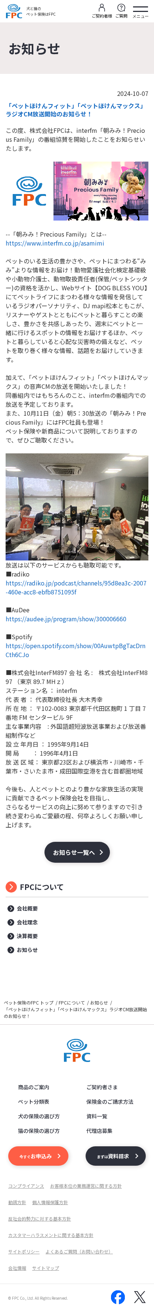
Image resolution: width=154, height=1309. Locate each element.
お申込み (35, 1156)
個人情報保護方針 (50, 1202)
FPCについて (42, 886)
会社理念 (27, 922)
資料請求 (113, 1156)
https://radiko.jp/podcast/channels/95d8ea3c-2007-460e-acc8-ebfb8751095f (76, 587)
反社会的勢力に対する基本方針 (39, 1218)
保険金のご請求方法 (109, 1101)
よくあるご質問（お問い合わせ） (79, 1251)
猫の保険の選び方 (39, 1130)
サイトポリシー (24, 1251)
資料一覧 (96, 1116)
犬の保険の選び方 (39, 1116)
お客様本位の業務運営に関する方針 (86, 1186)
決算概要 (27, 936)
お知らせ (27, 949)
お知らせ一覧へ (74, 852)
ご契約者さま (102, 1087)
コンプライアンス (26, 1186)
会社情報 (17, 1268)
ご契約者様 (102, 16)
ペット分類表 (33, 1101)
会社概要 (27, 908)
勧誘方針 (17, 1202)
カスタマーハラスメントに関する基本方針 (50, 1235)
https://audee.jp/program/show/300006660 (66, 618)
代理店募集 (99, 1130)
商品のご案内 (33, 1087)
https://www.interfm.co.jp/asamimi (55, 242)
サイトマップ (45, 1268)
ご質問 (121, 16)
